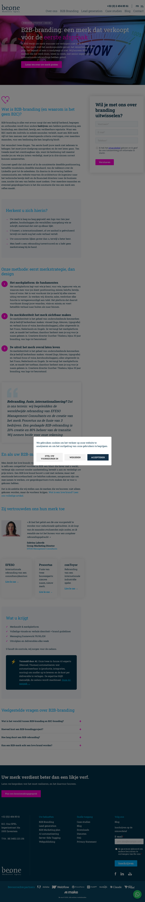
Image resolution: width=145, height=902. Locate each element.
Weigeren (75, 457)
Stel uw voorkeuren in (49, 457)
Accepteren (98, 457)
